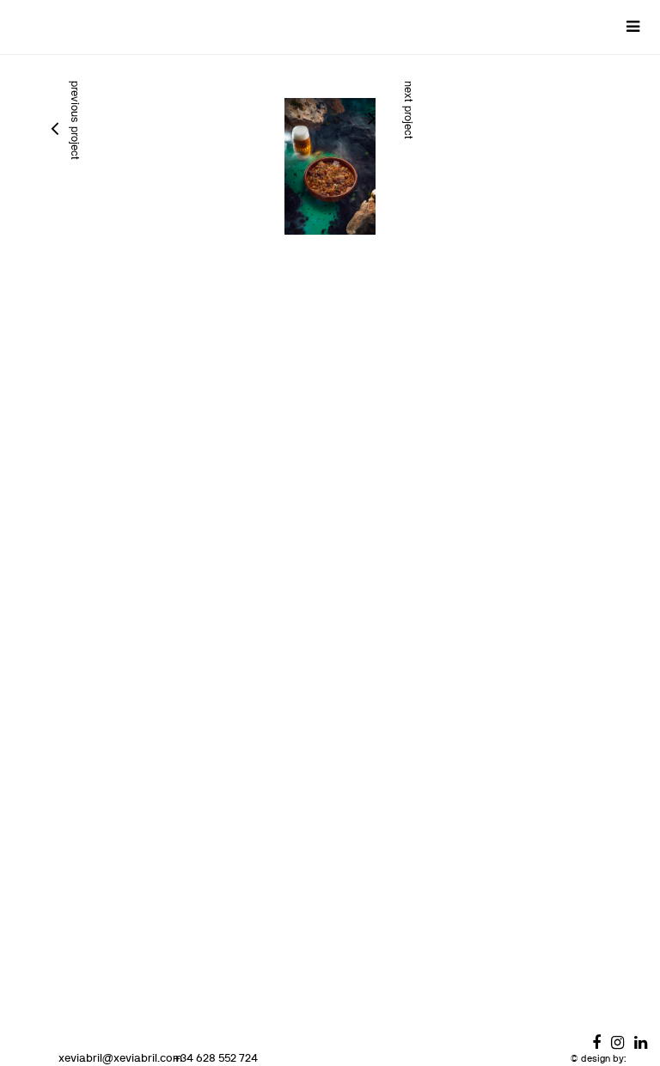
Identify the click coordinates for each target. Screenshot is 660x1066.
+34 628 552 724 (216, 1057)
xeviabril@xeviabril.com (120, 1057)
